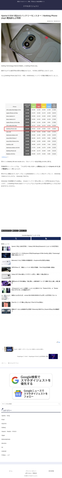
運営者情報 (51, 471)
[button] (59, 404)
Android (4, 451)
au (2, 447)
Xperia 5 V (16, 230)
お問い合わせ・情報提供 (31, 473)
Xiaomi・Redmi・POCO (9, 431)
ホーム (10, 471)
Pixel (3, 419)
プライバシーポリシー (31, 471)
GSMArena (4, 157)
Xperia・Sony (23, 230)
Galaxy (4, 427)
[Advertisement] (31, 89)
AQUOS (4, 423)
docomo (4, 443)
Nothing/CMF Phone (7, 230)
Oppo (3, 435)
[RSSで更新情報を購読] (46, 238)
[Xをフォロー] (16, 238)
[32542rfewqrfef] (31, 380)
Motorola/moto (6, 439)
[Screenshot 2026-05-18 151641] (31, 393)
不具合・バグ (6, 455)
